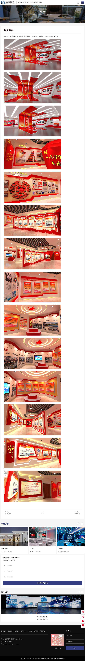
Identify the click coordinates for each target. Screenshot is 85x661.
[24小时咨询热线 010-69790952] (78, 2)
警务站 (76, 513)
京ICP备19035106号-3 (59, 658)
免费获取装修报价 (42, 583)
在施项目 (10, 631)
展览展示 (49, 14)
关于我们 (36, 631)
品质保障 (23, 631)
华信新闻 (42, 631)
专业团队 (16, 631)
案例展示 (41, 14)
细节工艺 (29, 631)
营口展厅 (9, 513)
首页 (34, 14)
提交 (74, 648)
